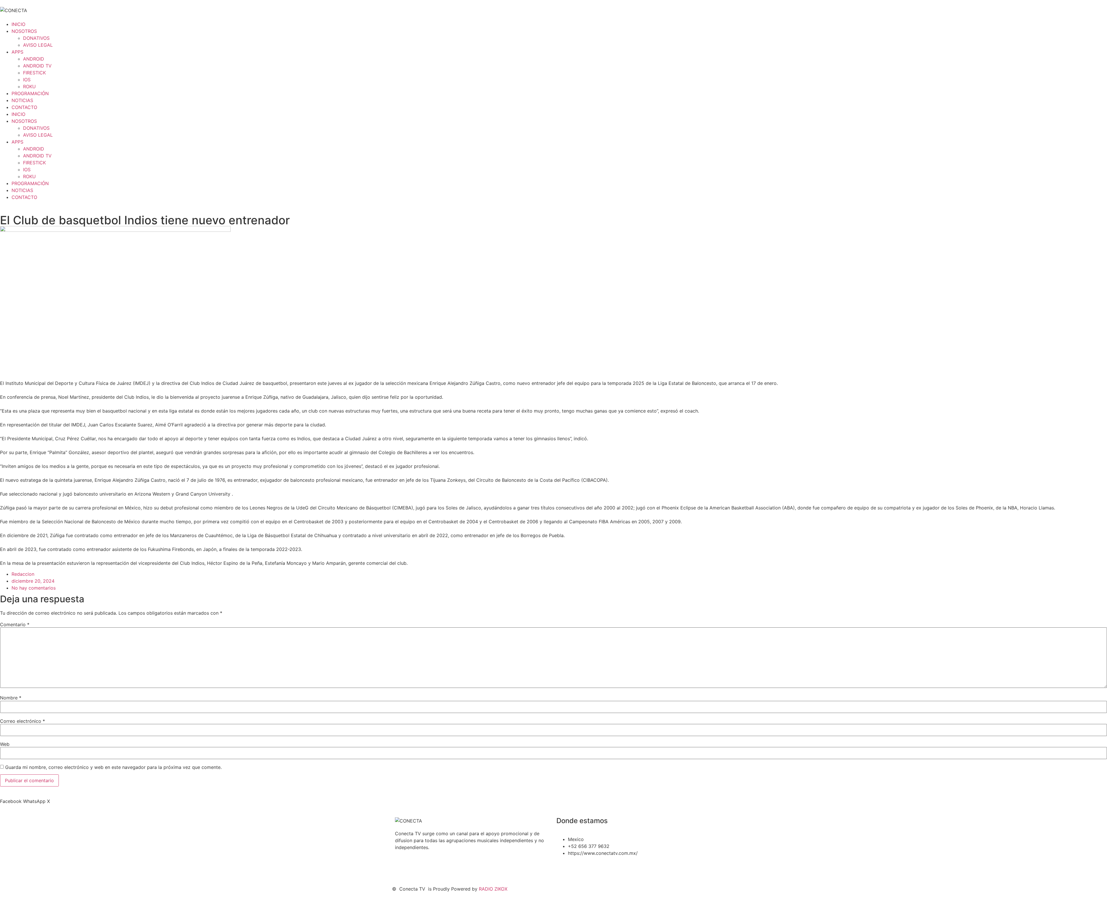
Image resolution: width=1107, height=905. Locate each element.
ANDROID (33, 59)
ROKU (29, 86)
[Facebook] (402, 868)
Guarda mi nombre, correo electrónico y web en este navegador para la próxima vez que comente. (113, 767)
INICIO (18, 24)
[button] (11, 801)
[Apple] (465, 868)
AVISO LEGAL (38, 45)
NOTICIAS (22, 100)
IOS (27, 79)
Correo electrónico (22, 721)
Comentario (14, 624)
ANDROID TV (37, 66)
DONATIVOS (36, 38)
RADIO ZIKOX (493, 889)
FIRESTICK (34, 73)
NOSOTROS (24, 31)
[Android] (450, 868)
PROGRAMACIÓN (30, 93)
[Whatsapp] (434, 868)
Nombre (10, 697)
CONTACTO (24, 107)
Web (5, 744)
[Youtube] (418, 868)
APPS (17, 52)
